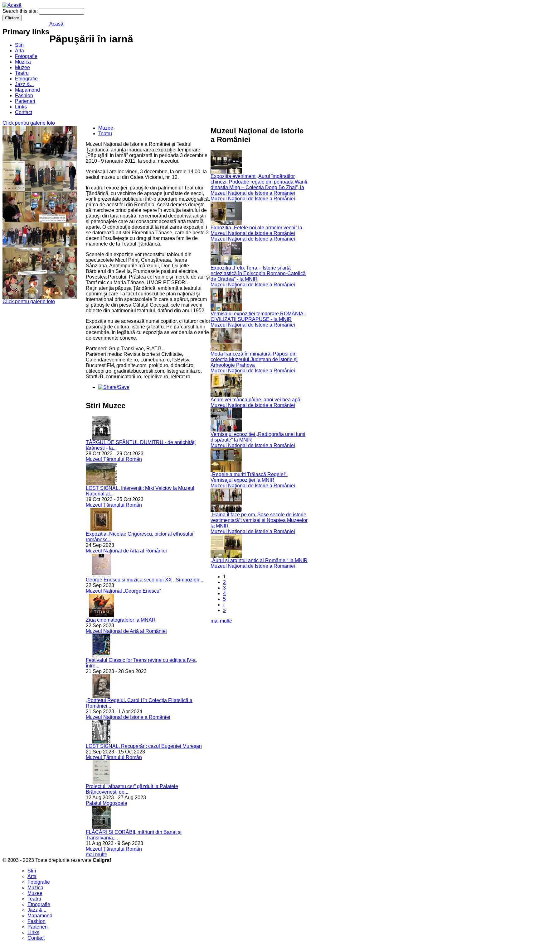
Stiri (19, 45)
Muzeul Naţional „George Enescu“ (123, 591)
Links (21, 106)
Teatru (22, 73)
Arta (19, 50)
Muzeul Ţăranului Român (114, 459)
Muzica (23, 61)
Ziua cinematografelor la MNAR (121, 620)
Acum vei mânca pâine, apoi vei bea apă (255, 399)
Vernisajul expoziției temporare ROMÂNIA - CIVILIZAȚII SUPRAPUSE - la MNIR (258, 316)
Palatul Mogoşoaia (106, 803)
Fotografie (26, 56)
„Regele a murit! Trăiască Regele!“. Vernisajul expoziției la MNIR (249, 477)
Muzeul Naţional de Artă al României (126, 550)
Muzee (22, 67)
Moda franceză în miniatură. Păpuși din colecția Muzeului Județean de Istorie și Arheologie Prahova (254, 359)
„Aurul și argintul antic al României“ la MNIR (259, 560)
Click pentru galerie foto (28, 123)
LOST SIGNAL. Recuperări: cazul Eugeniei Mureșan (144, 746)
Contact (23, 112)
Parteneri (25, 101)
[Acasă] (12, 5)
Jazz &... (24, 84)
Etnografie (26, 78)
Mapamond (27, 90)
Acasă (56, 23)
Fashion (24, 95)
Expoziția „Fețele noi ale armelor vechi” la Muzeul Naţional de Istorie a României (256, 230)
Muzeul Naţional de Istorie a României (128, 717)
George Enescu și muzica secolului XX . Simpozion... (144, 579)
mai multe (96, 854)
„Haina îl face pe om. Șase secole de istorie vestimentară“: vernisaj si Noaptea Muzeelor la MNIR (259, 520)
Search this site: (20, 11)
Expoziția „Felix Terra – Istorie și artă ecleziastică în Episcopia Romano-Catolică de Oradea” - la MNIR (258, 273)
